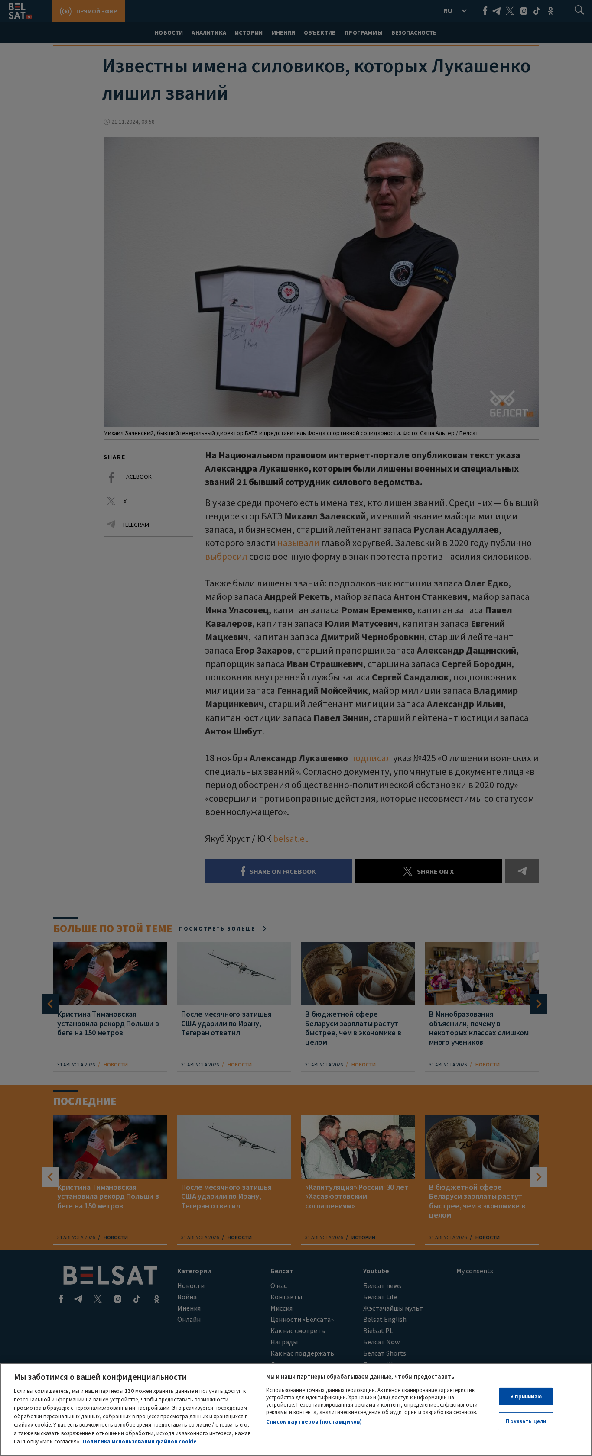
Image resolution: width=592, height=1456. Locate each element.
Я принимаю (526, 1396)
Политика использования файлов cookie (140, 1441)
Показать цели (526, 1421)
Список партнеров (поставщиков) (314, 1421)
